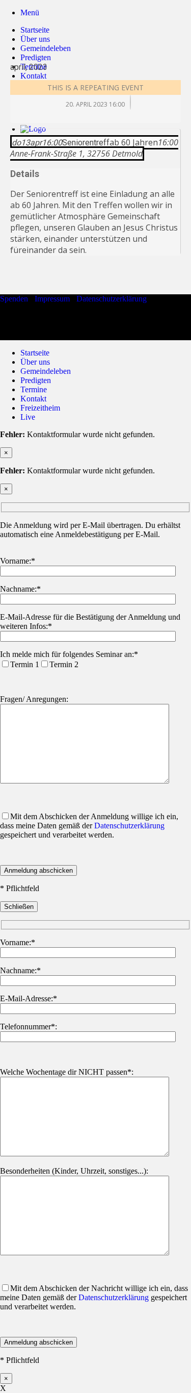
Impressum (52, 298)
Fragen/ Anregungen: (34, 699)
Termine (33, 389)
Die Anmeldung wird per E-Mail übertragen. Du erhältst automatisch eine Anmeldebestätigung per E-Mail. (90, 530)
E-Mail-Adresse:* (28, 998)
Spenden (14, 298)
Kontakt (33, 398)
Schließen (19, 906)
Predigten (35, 380)
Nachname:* (20, 589)
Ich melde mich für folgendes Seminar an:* (69, 654)
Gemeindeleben (45, 371)
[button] (29, 12)
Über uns (35, 39)
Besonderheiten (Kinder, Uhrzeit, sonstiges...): (74, 1171)
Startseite (34, 30)
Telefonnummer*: (28, 1026)
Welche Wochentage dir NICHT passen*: (66, 1072)
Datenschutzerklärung (111, 298)
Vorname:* (17, 560)
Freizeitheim (40, 407)
